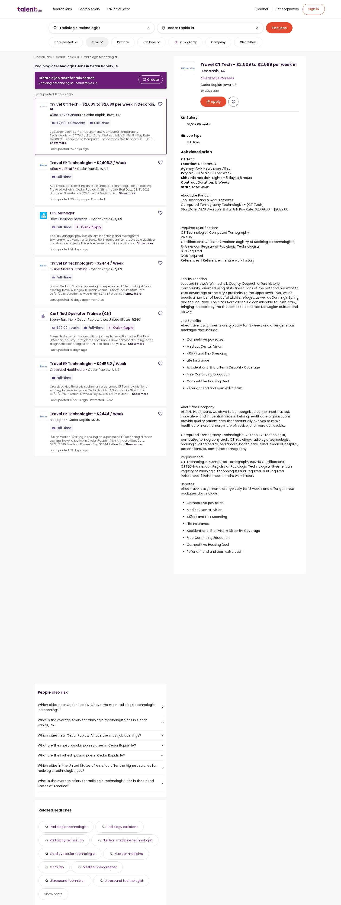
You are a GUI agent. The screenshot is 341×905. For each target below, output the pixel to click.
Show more (58, 143)
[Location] (206, 27)
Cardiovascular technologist (73, 853)
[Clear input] (148, 27)
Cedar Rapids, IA (68, 57)
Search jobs (43, 57)
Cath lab (57, 867)
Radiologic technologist (69, 826)
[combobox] (101, 27)
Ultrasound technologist (124, 880)
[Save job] (160, 104)
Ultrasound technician (68, 880)
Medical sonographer (100, 867)
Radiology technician (67, 840)
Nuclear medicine (129, 853)
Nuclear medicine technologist (128, 840)
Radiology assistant (122, 826)
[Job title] (98, 27)
